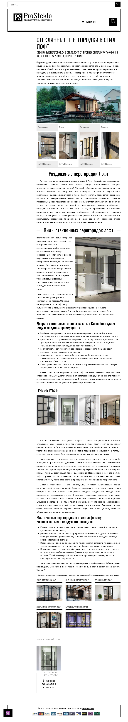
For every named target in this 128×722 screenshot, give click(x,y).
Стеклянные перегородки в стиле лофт (51, 674)
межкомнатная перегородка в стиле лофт (77, 443)
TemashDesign (88, 708)
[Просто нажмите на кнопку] (8, 712)
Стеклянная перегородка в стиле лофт (49, 684)
